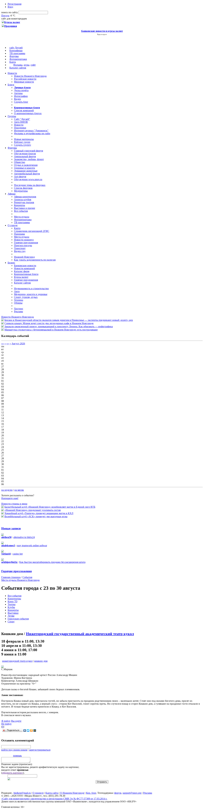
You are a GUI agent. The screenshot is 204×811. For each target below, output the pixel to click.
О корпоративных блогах (28, 113)
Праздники (20, 127)
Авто (17, 291)
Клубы (11, 607)
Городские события (18, 618)
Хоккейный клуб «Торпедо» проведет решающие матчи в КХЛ (38, 513)
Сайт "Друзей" (22, 119)
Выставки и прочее (24, 208)
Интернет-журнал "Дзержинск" (31, 130)
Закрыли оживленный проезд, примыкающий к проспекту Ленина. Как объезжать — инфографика (58, 326)
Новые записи (11, 528)
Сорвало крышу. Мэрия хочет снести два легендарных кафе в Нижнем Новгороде (49, 323)
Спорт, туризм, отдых (26, 297)
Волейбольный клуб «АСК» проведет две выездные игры (35, 516)
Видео (17, 99)
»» (7, 343)
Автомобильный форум (27, 173)
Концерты (19, 205)
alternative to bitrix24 (24, 537)
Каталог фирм (21, 271)
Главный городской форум (28, 150)
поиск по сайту (9, 12)
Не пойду (6, 723)
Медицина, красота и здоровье (30, 294)
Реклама (18, 311)
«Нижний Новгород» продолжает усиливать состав (32, 510)
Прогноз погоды (23, 245)
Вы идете (16, 721)
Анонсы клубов (22, 199)
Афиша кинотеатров (25, 196)
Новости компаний (24, 268)
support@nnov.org (132, 793)
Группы (12, 116)
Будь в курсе (102, 34)
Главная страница (11, 577)
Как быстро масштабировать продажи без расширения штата (52, 562)
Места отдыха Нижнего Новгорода (20, 580)
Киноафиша (15, 50)
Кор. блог (91, 793)
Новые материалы (24, 139)
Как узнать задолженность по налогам (35, 259)
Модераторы (21, 191)
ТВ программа (17, 53)
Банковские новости (25, 265)
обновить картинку (12, 772)
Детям (11, 615)
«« (2, 343)
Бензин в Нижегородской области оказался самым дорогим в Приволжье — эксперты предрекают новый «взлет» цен (68, 320)
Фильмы (17, 64)
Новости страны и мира (14, 503)
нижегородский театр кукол (17, 661)
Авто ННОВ (21, 122)
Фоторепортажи (18, 59)
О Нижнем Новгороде (72, 793)
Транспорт (20, 248)
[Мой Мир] (34, 730)
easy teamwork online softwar (32, 545)
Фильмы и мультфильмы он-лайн (32, 133)
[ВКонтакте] (24, 730)
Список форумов (23, 188)
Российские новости (25, 79)
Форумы (14, 56)
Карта (12, 62)
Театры (11, 604)
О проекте (38, 793)
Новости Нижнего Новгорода (30, 76)
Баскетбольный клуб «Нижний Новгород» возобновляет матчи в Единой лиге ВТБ (49, 507)
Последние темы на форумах (29, 185)
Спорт (11, 621)
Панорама (19, 234)
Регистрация (14, 4)
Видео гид (19, 251)
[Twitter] (28, 730)
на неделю (7, 490)
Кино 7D (12, 601)
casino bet (18, 553)
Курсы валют (21, 277)
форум (117, 793)
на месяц (19, 490)
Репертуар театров (24, 202)
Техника (18, 300)
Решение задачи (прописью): (16, 764)
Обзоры (18, 302)
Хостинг (18, 308)
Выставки (13, 613)
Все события (21, 211)
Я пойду (6, 721)
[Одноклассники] (31, 730)
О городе (13, 225)
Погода (5, 15)
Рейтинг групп (22, 142)
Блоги (11, 84)
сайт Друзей (16, 47)
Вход (10, 6)
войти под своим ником (14, 749)
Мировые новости (24, 81)
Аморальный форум (25, 156)
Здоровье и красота (24, 168)
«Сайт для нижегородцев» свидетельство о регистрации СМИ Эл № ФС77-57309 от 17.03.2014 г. (54, 798)
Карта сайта (51, 793)
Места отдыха (21, 216)
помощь (17, 755)
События (27, 577)
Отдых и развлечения (25, 165)
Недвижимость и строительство (31, 288)
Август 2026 (18, 343)
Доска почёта (21, 90)
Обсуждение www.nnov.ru (28, 179)
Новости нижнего (24, 239)
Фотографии (21, 96)
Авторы (18, 93)
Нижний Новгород (24, 257)
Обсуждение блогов (25, 153)
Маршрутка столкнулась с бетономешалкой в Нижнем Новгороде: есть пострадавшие (51, 329)
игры (26, 64)
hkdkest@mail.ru (22, 793)
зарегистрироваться (39, 749)
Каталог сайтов (17, 67)
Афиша (11, 193)
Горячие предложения (26, 242)
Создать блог (21, 101)
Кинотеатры (14, 598)
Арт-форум (20, 176)
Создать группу (22, 145)
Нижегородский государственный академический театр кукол (80, 634)
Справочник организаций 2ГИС (31, 231)
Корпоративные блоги (26, 274)
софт (33, 64)
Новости (12, 73)
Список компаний (24, 110)
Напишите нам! (9, 498)
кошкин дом (40, 661)
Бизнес (11, 262)
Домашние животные (25, 170)
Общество (19, 162)
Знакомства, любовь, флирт (29, 159)
